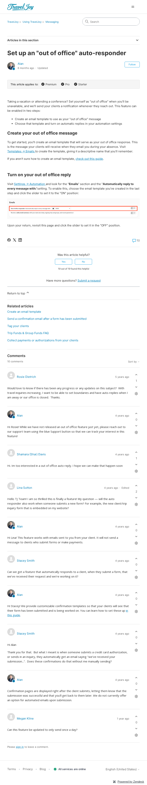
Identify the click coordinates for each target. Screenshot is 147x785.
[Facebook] (9, 240)
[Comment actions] (136, 393)
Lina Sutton (24, 487)
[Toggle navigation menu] (133, 7)
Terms (11, 769)
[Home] (20, 6)
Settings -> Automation (30, 184)
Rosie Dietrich (26, 377)
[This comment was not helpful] (136, 387)
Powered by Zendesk (131, 781)
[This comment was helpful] (136, 375)
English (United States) (121, 769)
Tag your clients (18, 326)
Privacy (28, 769)
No (83, 261)
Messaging (52, 21)
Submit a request (89, 280)
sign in (20, 746)
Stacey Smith (26, 560)
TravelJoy (13, 21)
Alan (21, 63)
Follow (132, 64)
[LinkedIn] (20, 240)
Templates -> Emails (21, 151)
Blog (43, 769)
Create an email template (24, 311)
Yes (63, 261)
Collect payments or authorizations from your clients (42, 340)
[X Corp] (14, 240)
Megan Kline (25, 718)
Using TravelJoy (32, 21)
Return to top (16, 293)
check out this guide (89, 159)
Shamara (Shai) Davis (31, 454)
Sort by (132, 361)
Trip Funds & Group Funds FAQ (28, 333)
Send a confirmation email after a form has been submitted (47, 319)
